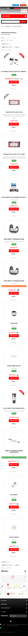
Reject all (23, 5)
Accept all (16, 5)
